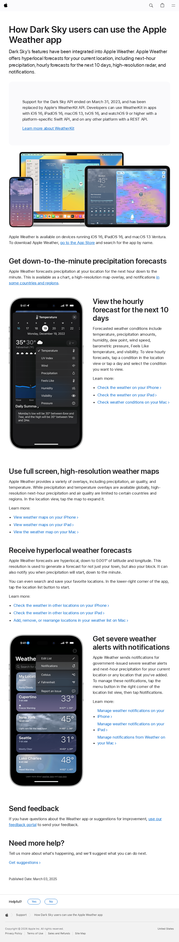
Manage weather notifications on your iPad (130, 727)
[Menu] (173, 5)
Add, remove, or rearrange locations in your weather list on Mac (70, 620)
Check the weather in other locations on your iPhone (60, 605)
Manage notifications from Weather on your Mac (131, 740)
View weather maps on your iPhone (45, 517)
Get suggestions (23, 862)
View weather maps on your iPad (42, 524)
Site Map (80, 933)
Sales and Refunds (59, 933)
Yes (34, 901)
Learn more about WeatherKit (48, 128)
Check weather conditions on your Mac (132, 402)
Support (21, 915)
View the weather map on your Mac (45, 532)
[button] (151, 5)
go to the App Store (77, 242)
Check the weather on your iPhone (128, 387)
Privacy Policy (13, 933)
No (51, 901)
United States (166, 928)
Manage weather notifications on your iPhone (130, 713)
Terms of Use (35, 933)
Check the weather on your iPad (125, 395)
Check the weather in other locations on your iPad (58, 613)
